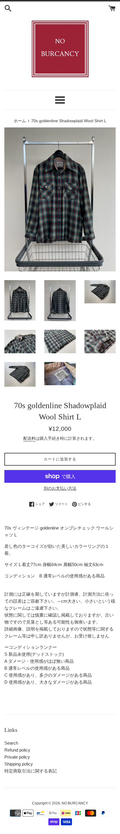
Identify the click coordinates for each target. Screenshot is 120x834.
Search (11, 743)
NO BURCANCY (74, 803)
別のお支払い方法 (60, 488)
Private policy (17, 756)
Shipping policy (18, 763)
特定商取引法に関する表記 (30, 770)
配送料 (29, 438)
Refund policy (17, 749)
